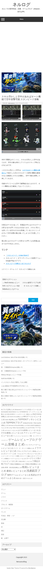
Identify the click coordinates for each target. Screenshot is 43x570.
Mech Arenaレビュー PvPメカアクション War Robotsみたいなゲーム (11, 286)
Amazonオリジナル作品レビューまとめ (28, 409)
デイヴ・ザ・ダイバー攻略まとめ (24, 448)
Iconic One (10, 568)
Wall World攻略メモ (7, 378)
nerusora (11, 103)
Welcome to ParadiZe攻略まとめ (17, 425)
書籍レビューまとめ (16, 471)
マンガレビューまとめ (32, 454)
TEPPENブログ (14, 422)
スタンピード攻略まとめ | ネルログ (18, 263)
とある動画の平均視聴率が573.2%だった (14, 386)
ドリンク (4, 500)
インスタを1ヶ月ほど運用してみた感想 (14, 382)
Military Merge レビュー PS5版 (11, 374)
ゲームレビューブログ (23, 439)
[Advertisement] (21, 47)
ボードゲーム (5, 508)
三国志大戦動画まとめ (16, 464)
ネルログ (22, 4)
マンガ (3, 512)
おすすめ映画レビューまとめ (28, 430)
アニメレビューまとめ (19, 436)
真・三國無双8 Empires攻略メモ (12, 367)
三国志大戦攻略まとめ (33, 464)
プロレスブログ (22, 451)
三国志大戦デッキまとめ (25, 461)
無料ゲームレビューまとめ (19, 475)
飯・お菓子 (5, 538)
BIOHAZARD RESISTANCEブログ (10, 412)
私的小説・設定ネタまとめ (24, 478)
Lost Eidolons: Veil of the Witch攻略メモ (14, 357)
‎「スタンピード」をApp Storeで (17, 255)
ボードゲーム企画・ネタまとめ (15, 453)
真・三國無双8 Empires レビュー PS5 (13, 371)
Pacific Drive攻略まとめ (16, 416)
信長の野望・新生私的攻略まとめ (11, 467)
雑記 (2, 530)
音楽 (2, 534)
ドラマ (3, 497)
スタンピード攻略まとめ (27, 269)
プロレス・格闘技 (7, 504)
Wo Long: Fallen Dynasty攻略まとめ (17, 427)
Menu (21, 19)
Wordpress (32, 568)
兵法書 (3, 519)
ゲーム (12, 269)
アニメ (3, 489)
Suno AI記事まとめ (11, 419)
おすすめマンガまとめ (11, 430)
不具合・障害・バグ (8, 515)
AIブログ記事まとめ (7, 409)
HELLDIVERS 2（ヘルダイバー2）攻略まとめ (19, 414)
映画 (2, 523)
